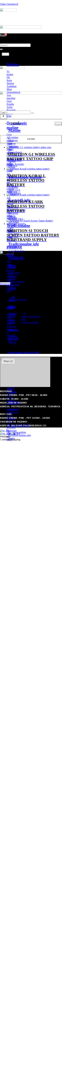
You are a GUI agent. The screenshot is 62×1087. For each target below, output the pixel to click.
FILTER (31, 139)
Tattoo (12, 57)
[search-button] (1, 49)
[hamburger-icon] (5, 54)
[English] (5, 433)
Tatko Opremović (9, 4)
